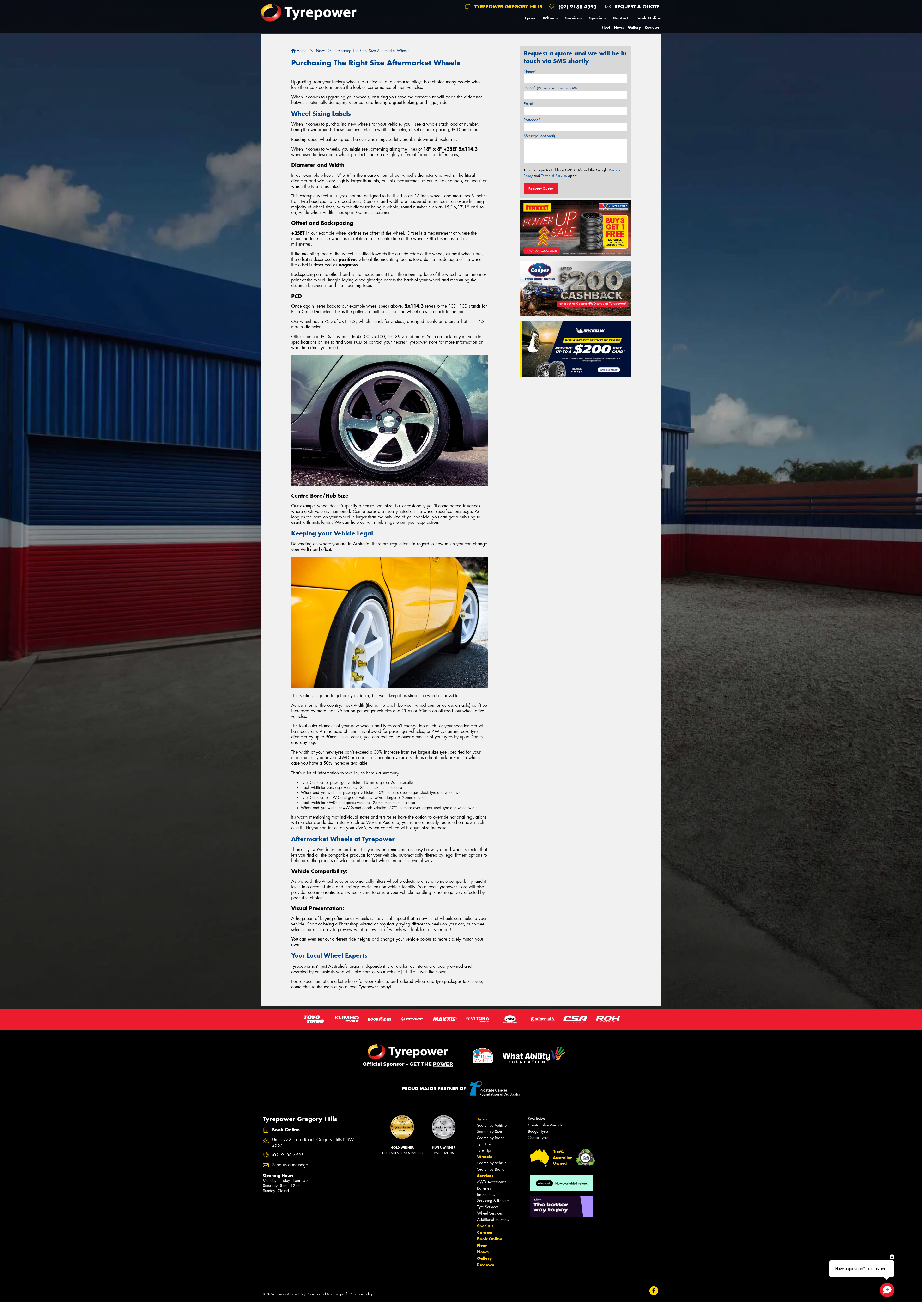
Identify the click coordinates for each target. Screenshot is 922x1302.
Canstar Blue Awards (545, 1125)
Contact (621, 18)
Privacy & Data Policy (291, 1294)
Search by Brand (490, 1137)
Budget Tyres (538, 1131)
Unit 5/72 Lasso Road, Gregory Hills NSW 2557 (313, 1142)
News (619, 27)
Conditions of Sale (320, 1294)
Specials (597, 18)
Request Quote (540, 188)
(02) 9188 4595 (578, 7)
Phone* (551, 87)
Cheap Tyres (538, 1137)
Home (301, 50)
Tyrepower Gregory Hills (507, 7)
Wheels (550, 18)
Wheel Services (490, 1213)
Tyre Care (485, 1144)
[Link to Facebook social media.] (653, 1290)
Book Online (648, 18)
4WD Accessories (491, 1182)
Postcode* (532, 119)
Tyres (530, 18)
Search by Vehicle (492, 1125)
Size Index (536, 1118)
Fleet (606, 27)
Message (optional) (539, 136)
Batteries (484, 1188)
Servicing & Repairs (493, 1200)
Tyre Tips (484, 1150)
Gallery (634, 27)
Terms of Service (554, 175)
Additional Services (493, 1219)
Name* (530, 71)
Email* (529, 103)
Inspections (486, 1194)
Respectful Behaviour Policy (354, 1294)
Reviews (652, 27)
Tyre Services (487, 1207)
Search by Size (489, 1131)
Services (573, 18)
